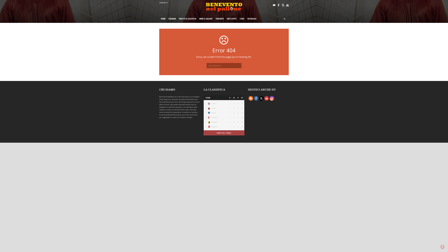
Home (163, 18)
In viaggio (251, 18)
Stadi (242, 18)
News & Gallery (205, 18)
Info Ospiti (232, 18)
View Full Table (224, 133)
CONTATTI (163, 3)
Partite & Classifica (187, 18)
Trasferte (219, 18)
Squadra (172, 18)
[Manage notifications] (442, 247)
